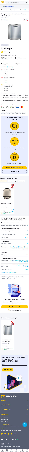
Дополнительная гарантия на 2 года (12, 95)
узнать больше (14, 171)
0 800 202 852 (4, 417)
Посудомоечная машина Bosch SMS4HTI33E (7, 340)
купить (12, 210)
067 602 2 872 (4, 421)
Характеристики (14, 9)
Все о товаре (4, 9)
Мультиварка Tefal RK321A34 (7, 203)
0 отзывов (5, 19)
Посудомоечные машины (8, 6)
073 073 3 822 (4, 419)
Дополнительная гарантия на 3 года (12, 97)
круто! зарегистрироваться (14, 167)
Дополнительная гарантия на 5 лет (12, 100)
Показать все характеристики (8, 272)
